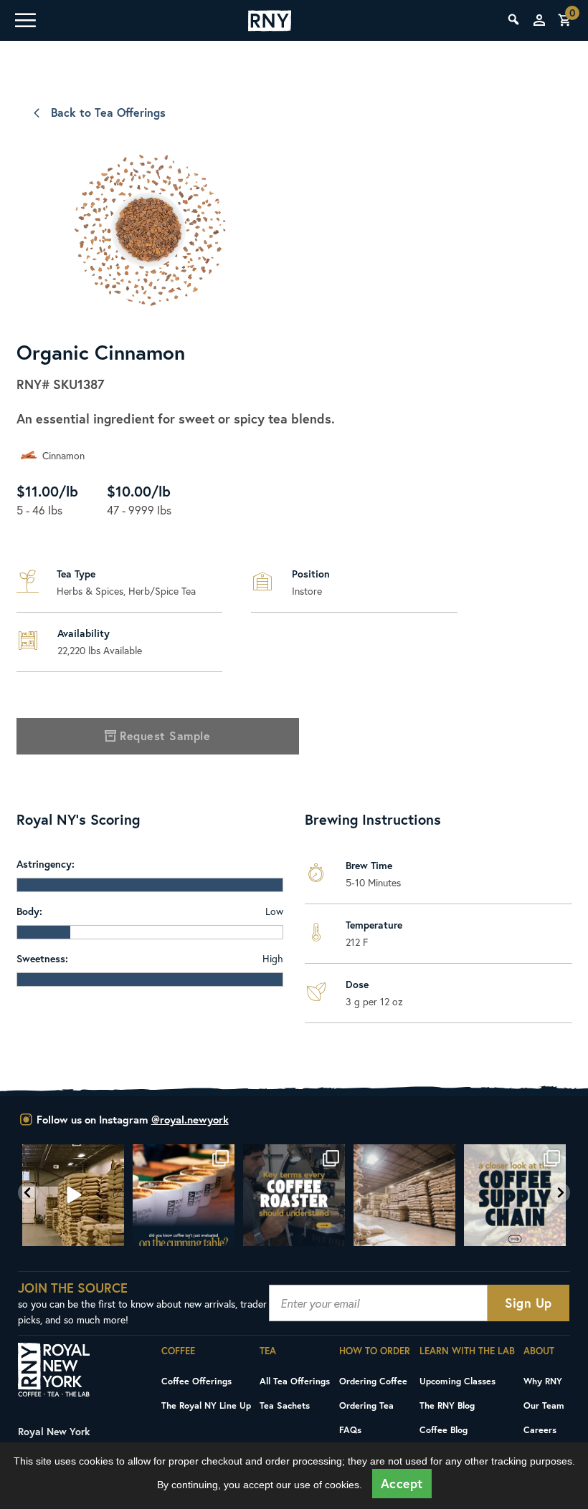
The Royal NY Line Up (206, 1405)
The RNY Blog (447, 1405)
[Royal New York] (269, 21)
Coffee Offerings (196, 1380)
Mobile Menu (24, 20)
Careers (539, 1429)
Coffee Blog (443, 1429)
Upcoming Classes (457, 1380)
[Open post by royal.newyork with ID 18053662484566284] (73, 1195)
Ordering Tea (366, 1405)
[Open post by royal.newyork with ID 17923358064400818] (404, 1195)
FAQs (350, 1429)
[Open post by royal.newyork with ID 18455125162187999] (183, 1195)
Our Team (543, 1405)
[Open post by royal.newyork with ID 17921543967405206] (515, 1195)
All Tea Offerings (295, 1380)
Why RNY (542, 1380)
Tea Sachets (285, 1405)
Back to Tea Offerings (108, 112)
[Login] (539, 20)
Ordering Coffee (373, 1380)
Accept (402, 1483)
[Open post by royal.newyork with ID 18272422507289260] (294, 1195)
